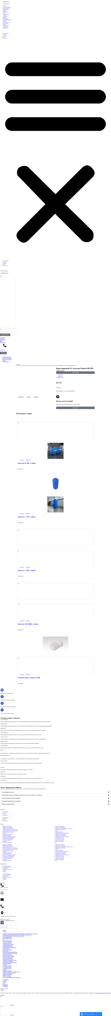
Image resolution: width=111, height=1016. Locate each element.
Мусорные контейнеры (60, 827)
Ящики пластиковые (7, 827)
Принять (2, 995)
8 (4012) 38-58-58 (4, 270)
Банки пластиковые (59, 826)
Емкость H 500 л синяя (26, 463)
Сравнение (5, 986)
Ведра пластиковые (7, 826)
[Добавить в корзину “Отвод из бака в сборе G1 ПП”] (91, 683)
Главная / (18, 364)
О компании (5, 33)
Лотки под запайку (59, 841)
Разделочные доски (59, 837)
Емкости (5, 833)
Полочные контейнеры (8, 838)
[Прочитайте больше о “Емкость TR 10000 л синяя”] (91, 629)
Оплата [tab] (29, 397)
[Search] (108, 329)
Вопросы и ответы (7, 869)
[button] (55, 149)
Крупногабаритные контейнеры (10, 829)
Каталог (18, 365)
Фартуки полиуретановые (9, 837)
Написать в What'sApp (5, 896)
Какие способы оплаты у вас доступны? (11, 798)
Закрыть (2, 989)
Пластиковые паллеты (60, 829)
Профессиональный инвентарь (62, 836)
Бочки (56, 830)
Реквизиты (5, 868)
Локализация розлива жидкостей (10, 830)
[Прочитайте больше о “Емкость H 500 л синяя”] (91, 468)
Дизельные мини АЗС (8, 834)
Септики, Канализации (60, 834)
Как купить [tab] (21, 397)
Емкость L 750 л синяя (26, 517)
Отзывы (5, 35)
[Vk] (2, 922)
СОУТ (4, 871)
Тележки (5, 841)
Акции (4, 870)
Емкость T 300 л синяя (26, 570)
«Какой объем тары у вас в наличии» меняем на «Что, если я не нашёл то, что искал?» (22, 795)
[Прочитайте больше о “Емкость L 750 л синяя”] (91, 522)
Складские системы (59, 838)
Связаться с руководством (6, 909)
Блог (4, 36)
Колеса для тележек (59, 840)
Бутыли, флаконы (59, 832)
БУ (56, 842)
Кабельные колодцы (7, 842)
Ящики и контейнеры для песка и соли (64, 828)
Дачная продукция (7, 835)
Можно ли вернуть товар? (8, 804)
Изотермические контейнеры (61, 833)
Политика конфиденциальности (8, 920)
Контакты (5, 38)
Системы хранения (7, 840)
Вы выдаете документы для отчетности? (11, 801)
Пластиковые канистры (8, 832)
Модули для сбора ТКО (8, 828)
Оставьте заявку (18, 788)
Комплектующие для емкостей (37, 365)
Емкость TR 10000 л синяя (28, 624)
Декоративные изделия (60, 835)
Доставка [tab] (36, 397)
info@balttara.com (4, 273)
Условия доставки (7, 867)
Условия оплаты (6, 866)
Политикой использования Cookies (102, 993)
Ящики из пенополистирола (9, 836)
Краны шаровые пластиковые (50, 365)
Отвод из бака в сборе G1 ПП (29, 678)
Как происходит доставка (8, 792)
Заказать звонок (4, 889)
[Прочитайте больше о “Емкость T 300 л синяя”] (91, 576)
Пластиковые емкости (25, 365)
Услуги (4, 34)
